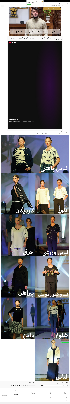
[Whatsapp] (30, 385)
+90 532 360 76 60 (4, 395)
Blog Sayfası (63, 5)
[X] (28, 385)
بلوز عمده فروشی (66, 397)
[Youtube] (11, 385)
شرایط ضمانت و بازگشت (32, 396)
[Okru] (17, 385)
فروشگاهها (59, 3)
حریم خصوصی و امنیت (32, 397)
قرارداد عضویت (33, 393)
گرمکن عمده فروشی (65, 398)
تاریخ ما (50, 393)
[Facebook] (34, 385)
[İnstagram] (32, 385)
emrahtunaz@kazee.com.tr (14, 397)
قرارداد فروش (33, 394)
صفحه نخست (66, 5)
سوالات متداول (49, 397)
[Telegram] (23, 385)
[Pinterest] (15, 385)
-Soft (35, 403)
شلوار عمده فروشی (66, 394)
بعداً (32, 4)
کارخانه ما (50, 394)
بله (28, 4)
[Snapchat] (13, 385)
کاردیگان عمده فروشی (65, 400)
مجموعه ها (66, 3)
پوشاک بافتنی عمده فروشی (65, 396)
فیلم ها (52, 3)
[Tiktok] (21, 385)
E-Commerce (37, 403)
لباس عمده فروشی (66, 393)
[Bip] (25, 385)
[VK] (19, 385)
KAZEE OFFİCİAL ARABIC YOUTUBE (57, 5)
